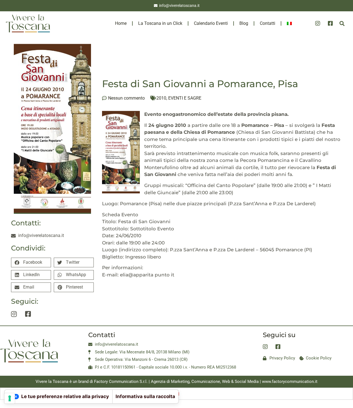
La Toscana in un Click (160, 23)
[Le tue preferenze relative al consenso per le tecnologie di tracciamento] (9, 398)
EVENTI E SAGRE (184, 98)
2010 (161, 98)
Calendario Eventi (211, 23)
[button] (342, 23)
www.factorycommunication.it (289, 381)
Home (121, 23)
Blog (243, 23)
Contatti (267, 23)
